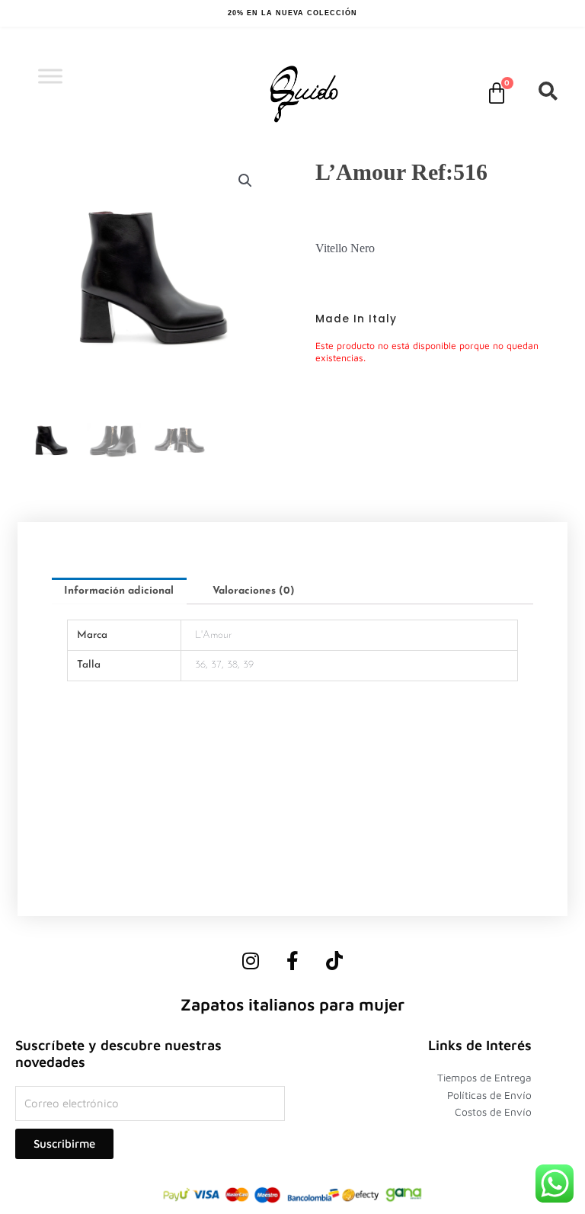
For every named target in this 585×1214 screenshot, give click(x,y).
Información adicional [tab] (119, 591)
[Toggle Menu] (50, 76)
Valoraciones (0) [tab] (254, 591)
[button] (245, 180)
